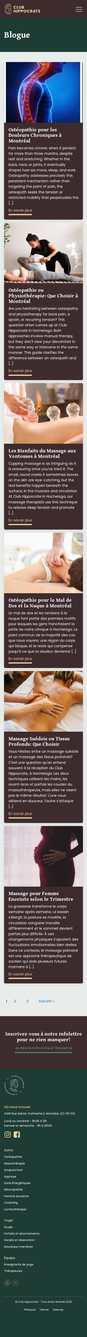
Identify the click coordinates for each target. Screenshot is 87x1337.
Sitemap (58, 1309)
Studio (8, 1227)
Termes (44, 1309)
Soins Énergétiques (17, 1183)
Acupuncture (13, 1170)
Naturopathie (13, 1189)
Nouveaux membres (18, 1247)
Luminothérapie (15, 1209)
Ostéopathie (13, 1157)
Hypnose (10, 1177)
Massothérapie (14, 1163)
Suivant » (46, 1001)
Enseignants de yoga (18, 1264)
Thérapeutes (13, 1271)
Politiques (30, 1309)
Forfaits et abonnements (21, 1234)
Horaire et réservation (19, 1240)
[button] (79, 9)
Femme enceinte (16, 1196)
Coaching (11, 1203)
